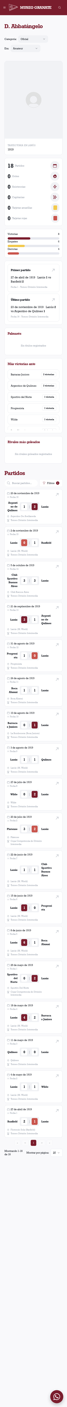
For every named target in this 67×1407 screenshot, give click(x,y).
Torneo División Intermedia (33, 287)
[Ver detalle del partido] (57, 495)
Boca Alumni (13, 690)
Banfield (16, 281)
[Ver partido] (53, 270)
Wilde (14, 419)
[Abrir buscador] (60, 8)
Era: (6, 48)
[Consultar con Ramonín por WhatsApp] (56, 1396)
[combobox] (33, 39)
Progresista (17, 408)
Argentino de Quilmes (28, 311)
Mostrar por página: (37, 1152)
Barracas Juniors (20, 374)
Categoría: (10, 39)
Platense (12, 829)
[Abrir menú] (4, 8)
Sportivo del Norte (21, 396)
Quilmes (46, 759)
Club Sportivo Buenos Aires (12, 580)
